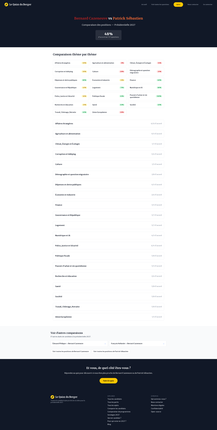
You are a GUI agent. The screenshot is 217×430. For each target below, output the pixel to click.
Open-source (156, 412)
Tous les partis (113, 402)
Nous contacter (157, 402)
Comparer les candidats (116, 409)
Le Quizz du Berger (20, 4)
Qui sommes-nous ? (158, 399)
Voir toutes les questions (160, 4)
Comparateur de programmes (118, 412)
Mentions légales (157, 405)
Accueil (144, 4)
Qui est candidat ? (114, 418)
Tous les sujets (113, 405)
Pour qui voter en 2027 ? (116, 421)
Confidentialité (157, 409)
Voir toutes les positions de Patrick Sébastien (110, 351)
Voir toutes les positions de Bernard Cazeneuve (71, 351)
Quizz (178, 4)
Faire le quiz (108, 381)
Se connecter (207, 4)
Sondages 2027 (113, 415)
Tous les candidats (114, 399)
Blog (109, 424)
